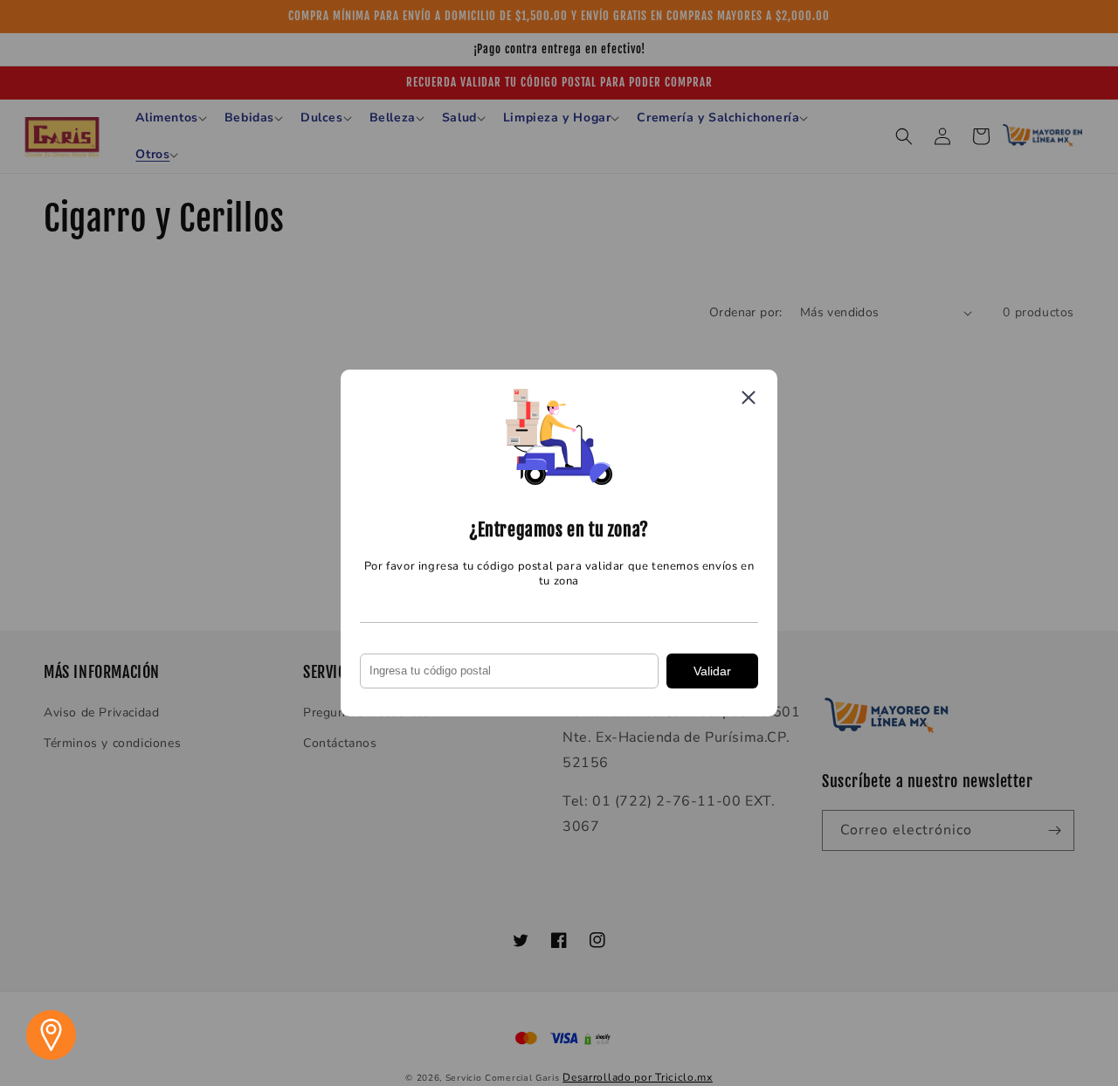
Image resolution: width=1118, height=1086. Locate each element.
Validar (712, 671)
